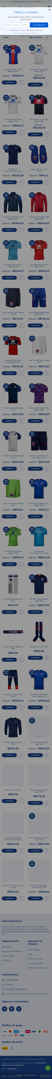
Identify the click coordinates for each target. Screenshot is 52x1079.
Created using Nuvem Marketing (26, 33)
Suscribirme (39, 25)
